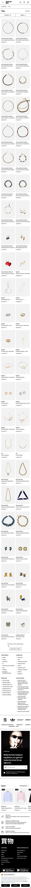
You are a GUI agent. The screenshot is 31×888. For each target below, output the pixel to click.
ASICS (19, 665)
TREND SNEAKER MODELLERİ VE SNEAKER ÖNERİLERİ (23, 703)
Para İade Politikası (5, 862)
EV (3, 663)
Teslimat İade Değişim (22, 856)
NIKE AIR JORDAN (6, 694)
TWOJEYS (20, 673)
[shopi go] (9, 2)
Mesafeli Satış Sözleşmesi (7, 858)
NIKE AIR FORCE (6, 692)
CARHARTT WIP (21, 667)
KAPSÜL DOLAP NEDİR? (23, 711)
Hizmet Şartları (4, 860)
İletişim (3, 856)
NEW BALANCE (21, 663)
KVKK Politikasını (21, 771)
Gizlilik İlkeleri (20, 852)
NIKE (19, 659)
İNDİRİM (4, 669)
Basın (2, 854)
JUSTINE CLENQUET (23, 669)
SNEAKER (4, 661)
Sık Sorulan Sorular (21, 858)
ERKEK (4, 659)
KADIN (4, 657)
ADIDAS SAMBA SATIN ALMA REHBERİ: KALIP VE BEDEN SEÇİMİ (23, 693)
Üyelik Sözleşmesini (10, 771)
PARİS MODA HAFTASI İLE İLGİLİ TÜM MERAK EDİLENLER (23, 688)
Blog (2, 864)
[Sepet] (28, 2)
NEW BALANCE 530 (7, 684)
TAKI (3, 667)
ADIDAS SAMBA (6, 682)
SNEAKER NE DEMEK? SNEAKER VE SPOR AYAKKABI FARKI (23, 708)
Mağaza (3, 852)
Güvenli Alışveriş (21, 850)
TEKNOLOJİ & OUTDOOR (8, 665)
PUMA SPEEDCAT (6, 690)
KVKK (18, 854)
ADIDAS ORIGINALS (22, 661)
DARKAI (19, 671)
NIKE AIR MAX (5, 680)
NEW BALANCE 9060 (7, 686)
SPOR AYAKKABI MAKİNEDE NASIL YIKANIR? (22, 698)
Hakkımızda (4, 850)
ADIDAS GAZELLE (6, 688)
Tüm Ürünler (23, 786)
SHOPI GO (20, 657)
